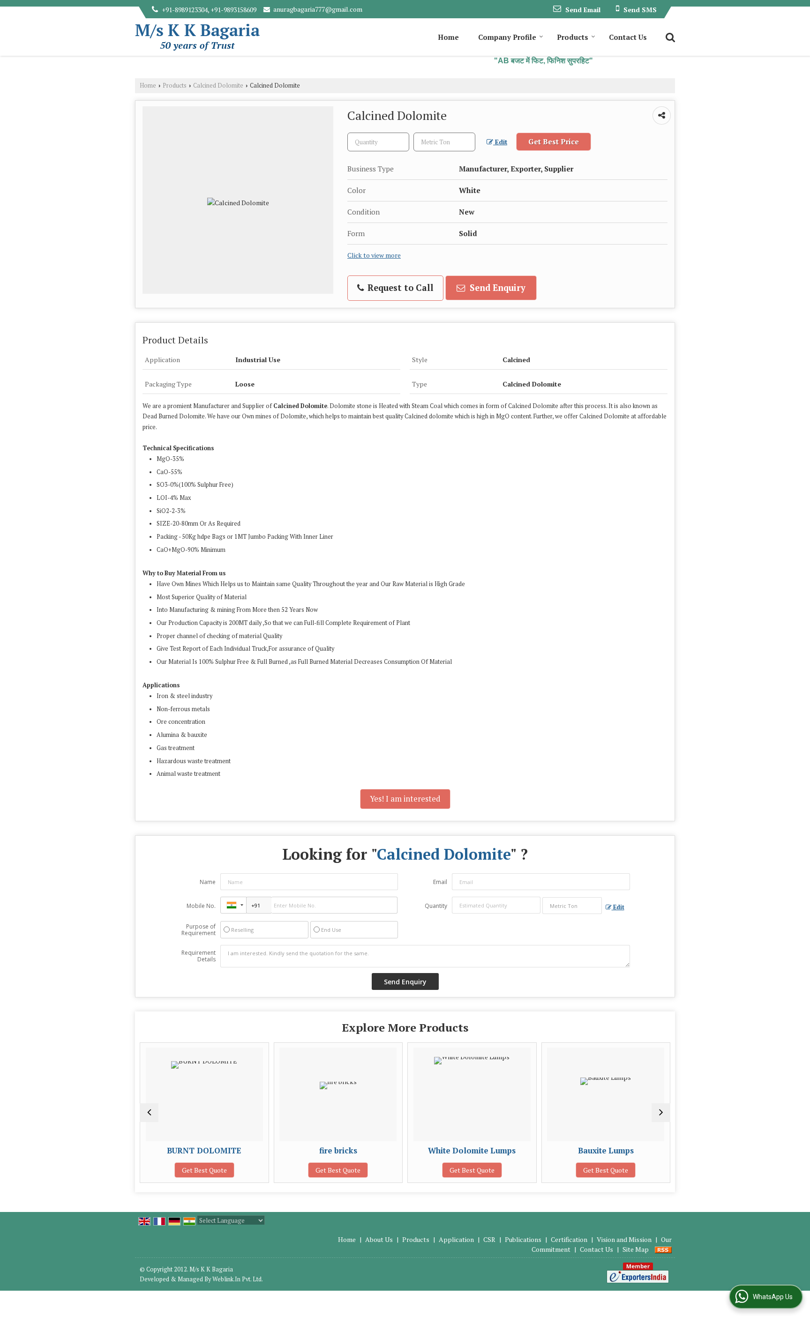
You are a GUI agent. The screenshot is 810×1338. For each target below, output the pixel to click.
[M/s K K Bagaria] (197, 37)
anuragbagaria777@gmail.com (317, 9)
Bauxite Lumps (599, 1150)
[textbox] (444, 142)
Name (208, 882)
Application (456, 1239)
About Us (379, 1239)
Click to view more (374, 255)
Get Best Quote (197, 1170)
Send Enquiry (496, 287)
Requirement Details (198, 956)
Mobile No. (201, 906)
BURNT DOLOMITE (197, 1150)
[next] (661, 1112)
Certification (569, 1239)
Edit (500, 142)
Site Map (635, 1249)
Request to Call (399, 287)
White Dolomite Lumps (465, 1150)
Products (572, 37)
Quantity (436, 906)
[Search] (669, 36)
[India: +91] (233, 905)
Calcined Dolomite (218, 85)
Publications (523, 1239)
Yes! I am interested (405, 799)
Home (448, 37)
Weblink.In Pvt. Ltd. (237, 1279)
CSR (489, 1239)
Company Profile (507, 37)
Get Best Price (553, 141)
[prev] (149, 1112)
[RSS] (663, 1249)
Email (440, 882)
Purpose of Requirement (198, 930)
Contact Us (628, 37)
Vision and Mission (624, 1239)
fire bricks (331, 1150)
